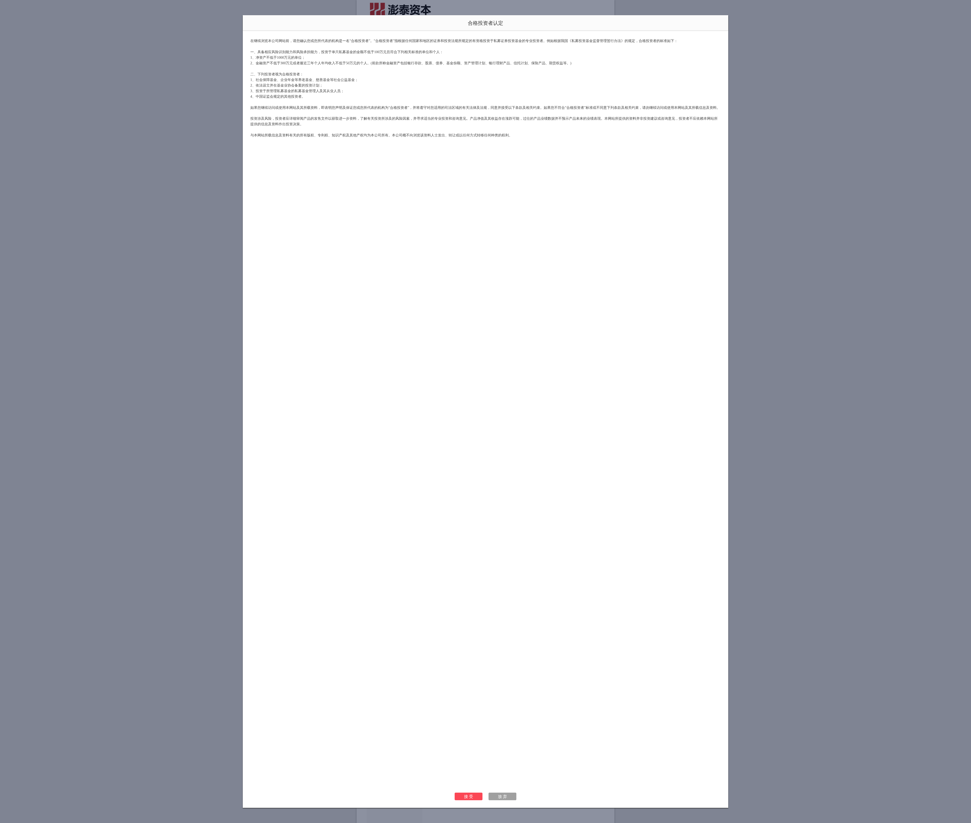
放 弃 (502, 796)
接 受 (468, 796)
